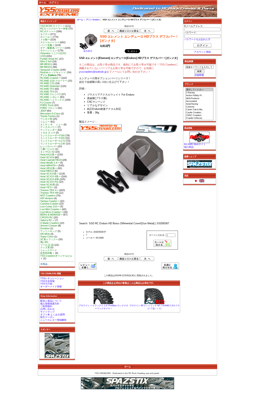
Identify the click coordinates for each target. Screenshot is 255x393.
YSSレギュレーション (52, 278)
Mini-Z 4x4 (46, 61)
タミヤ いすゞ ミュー (51, 124)
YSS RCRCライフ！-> (52, 26)
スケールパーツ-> (49, 42)
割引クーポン (47, 317)
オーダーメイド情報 (51, 286)
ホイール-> (46, 37)
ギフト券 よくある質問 (52, 314)
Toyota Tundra (48, 116)
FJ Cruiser (45, 102)
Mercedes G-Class (50, 113)
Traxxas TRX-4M (49, 192)
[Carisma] (199, 106)
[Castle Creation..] (199, 112)
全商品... (44, 264)
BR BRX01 (46, 64)
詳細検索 (199, 75)
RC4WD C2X (47, 83)
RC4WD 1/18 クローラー (53, 80)
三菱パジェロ (47, 149)
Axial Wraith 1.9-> (49, 162)
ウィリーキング (48, 231)
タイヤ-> (45, 34)
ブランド (188, 84)
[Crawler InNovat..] (199, 118)
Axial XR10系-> (48, 168)
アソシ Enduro (93, 20)
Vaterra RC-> (47, 220)
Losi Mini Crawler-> (50, 209)
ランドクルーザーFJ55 (52, 138)
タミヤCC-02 (47, 151)
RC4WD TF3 (47, 91)
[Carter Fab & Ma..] (199, 109)
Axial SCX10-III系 (49, 179)
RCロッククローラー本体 (54, 28)
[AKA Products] (199, 98)
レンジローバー (48, 146)
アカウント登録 (202, 52)
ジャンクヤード (48, 250)
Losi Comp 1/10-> (50, 206)
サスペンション (48, 50)
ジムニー (45, 121)
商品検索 (188, 61)
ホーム (42, 2)
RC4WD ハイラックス (52, 99)
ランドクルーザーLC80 (52, 143)
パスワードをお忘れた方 (197, 39)
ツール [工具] (47, 245)
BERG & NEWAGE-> (51, 214)
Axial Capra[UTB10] (51, 160)
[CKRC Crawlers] (199, 115)
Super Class (47, 236)
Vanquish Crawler (50, 69)
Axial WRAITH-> (49, 165)
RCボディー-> (48, 31)
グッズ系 (45, 247)
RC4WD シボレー (49, 97)
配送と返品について (51, 300)
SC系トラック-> (49, 239)
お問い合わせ (47, 309)
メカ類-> (45, 39)
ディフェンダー (48, 130)
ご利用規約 (46, 306)
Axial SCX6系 (47, 184)
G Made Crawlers (49, 223)
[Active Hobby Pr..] (199, 95)
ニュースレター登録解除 (53, 320)
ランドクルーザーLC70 (52, 140)
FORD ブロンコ (48, 108)
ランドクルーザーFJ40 (52, 135)
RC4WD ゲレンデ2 (50, 94)
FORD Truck (47, 105)
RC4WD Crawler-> (50, 78)
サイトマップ (47, 311)
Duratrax (45, 228)
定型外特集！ (47, 253)
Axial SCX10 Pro (49, 181)
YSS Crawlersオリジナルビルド (56, 257)
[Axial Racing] (199, 104)
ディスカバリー (48, 127)
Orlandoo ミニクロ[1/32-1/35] (53, 55)
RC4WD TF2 (47, 89)
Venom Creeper (48, 225)
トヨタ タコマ (47, 132)
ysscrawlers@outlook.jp (93, 71)
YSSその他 (46, 283)
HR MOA (45, 234)
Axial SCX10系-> (49, 173)
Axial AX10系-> (48, 154)
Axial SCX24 (47, 157)
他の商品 (189, 147)
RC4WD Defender (50, 86)
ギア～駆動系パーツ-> (52, 48)
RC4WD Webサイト (195, 144)
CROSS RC (46, 217)
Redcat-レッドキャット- (53, 72)
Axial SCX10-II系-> (50, 176)
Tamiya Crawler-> (49, 201)
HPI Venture (46, 198)
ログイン (54, 2)
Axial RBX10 (47, 171)
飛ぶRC (44, 242)
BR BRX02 (46, 67)
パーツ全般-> (47, 45)
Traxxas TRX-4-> (49, 190)
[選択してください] (199, 89)
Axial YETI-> (47, 187)
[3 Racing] (199, 92)
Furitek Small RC (49, 59)
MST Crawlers (48, 195)
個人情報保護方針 (49, 303)
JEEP (43, 110)
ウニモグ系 (46, 119)
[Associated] (199, 101)
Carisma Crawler (49, 203)
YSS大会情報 (47, 281)
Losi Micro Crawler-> (51, 212)
